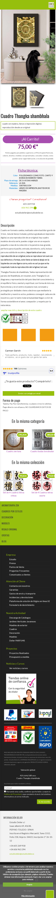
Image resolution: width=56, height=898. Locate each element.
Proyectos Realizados (19, 653)
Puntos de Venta (16, 567)
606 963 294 (27, 207)
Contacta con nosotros (19, 586)
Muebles (13, 636)
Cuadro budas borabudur (13, 451)
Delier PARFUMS (17, 640)
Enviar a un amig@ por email (29, 393)
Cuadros (13, 629)
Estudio (12, 559)
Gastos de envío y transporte (22, 593)
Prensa (12, 563)
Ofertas (5, 535)
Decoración (14, 633)
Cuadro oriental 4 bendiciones (42, 453)
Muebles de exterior (18, 625)
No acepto (28, 891)
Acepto (28, 884)
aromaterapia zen (10, 505)
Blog (4, 541)
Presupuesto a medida (19, 657)
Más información (28, 896)
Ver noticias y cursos (18, 668)
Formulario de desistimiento (21, 605)
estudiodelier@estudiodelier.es (22, 854)
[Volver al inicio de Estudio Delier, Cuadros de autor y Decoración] (51, 4)
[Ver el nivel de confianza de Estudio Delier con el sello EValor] (28, 689)
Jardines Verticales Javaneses (22, 621)
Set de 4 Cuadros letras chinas (42, 494)
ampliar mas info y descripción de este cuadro (21, 310)
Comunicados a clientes (19, 574)
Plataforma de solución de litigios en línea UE (29, 601)
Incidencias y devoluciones (21, 597)
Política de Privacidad (13, 794)
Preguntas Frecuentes (19, 571)
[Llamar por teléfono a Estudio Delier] (43, 4)
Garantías (13, 589)
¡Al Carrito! (30, 139)
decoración (7, 517)
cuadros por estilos (12, 511)
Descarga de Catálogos (20, 617)
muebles (6, 523)
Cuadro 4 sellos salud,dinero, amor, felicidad (13, 494)
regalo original (9, 529)
